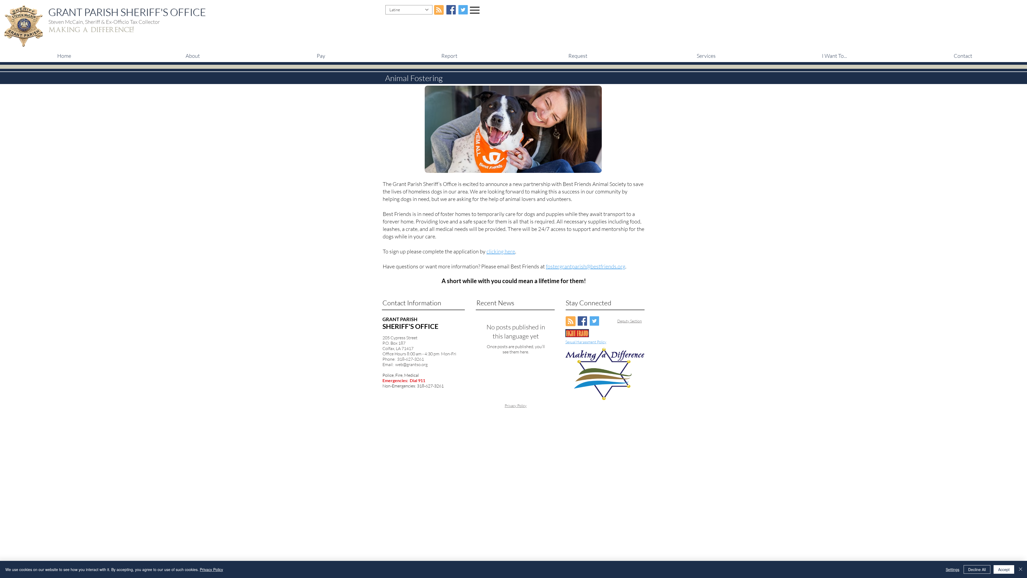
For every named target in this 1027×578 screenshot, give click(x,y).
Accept (1004, 569)
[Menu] (475, 10)
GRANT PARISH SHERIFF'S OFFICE (127, 12)
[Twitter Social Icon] (463, 9)
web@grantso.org (411, 364)
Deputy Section (629, 321)
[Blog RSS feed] (439, 10)
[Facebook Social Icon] (451, 9)
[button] (321, 56)
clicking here (500, 251)
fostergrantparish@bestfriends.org (585, 266)
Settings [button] (952, 569)
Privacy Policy (516, 405)
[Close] (1020, 569)
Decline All (977, 569)
